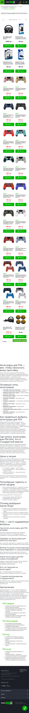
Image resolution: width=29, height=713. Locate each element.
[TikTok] (9, 686)
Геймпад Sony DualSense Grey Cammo (14, 630)
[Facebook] (7, 686)
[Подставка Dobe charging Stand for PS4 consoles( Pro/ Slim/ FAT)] (20, 29)
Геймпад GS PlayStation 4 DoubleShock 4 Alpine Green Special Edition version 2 (8, 170)
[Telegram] (1, 686)
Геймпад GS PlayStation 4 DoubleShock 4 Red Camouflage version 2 (8, 249)
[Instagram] (6, 686)
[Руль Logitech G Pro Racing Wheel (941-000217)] (8, 29)
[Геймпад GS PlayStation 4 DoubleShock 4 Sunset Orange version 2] (8, 187)
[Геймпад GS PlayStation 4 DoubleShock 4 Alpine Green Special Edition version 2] (8, 160)
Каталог (20, 6)
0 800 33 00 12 (23, 669)
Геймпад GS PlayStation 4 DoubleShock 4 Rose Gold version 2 (8, 89)
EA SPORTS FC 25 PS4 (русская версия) (14, 637)
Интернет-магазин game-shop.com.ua (9, 6)
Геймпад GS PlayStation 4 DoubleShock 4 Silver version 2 (20, 169)
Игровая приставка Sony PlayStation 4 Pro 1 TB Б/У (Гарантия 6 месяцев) (15, 606)
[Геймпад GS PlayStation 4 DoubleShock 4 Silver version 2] (20, 160)
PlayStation (5, 7)
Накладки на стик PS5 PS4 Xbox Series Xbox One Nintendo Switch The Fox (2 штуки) (20, 329)
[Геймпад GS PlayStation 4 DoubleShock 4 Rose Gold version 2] (8, 80)
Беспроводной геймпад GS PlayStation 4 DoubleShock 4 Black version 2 (15, 625)
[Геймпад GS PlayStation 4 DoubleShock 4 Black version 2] (20, 107)
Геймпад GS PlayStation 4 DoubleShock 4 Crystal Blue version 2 (8, 302)
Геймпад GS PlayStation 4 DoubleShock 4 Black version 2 (20, 116)
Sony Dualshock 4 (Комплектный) (13, 623)
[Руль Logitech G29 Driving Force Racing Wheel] (8, 320)
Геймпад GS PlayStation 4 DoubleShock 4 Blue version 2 (20, 196)
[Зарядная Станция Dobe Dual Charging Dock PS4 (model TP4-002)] (20, 55)
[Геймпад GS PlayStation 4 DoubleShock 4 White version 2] (20, 213)
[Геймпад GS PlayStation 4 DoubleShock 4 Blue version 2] (20, 187)
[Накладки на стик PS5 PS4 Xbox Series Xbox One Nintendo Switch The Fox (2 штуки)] (20, 320)
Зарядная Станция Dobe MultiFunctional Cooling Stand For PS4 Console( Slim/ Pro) (8, 63)
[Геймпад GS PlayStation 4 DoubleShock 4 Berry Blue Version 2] (20, 133)
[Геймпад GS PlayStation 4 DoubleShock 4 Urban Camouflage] (20, 293)
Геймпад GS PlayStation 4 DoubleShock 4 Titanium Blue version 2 (20, 249)
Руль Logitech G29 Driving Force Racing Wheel (7, 328)
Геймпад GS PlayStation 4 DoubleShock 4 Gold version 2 (20, 89)
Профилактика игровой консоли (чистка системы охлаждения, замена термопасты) (15, 659)
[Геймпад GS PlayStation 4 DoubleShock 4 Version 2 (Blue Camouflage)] (20, 267)
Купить (10, 45)
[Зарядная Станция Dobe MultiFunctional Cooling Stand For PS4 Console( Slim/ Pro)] (8, 55)
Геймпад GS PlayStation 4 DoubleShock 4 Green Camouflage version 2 (8, 222)
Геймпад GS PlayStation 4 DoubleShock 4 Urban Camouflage (20, 302)
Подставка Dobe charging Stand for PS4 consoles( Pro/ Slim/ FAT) (20, 37)
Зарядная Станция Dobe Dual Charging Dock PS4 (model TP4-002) (20, 63)
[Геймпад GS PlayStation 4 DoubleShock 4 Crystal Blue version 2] (8, 293)
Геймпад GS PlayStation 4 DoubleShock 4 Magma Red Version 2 (8, 142)
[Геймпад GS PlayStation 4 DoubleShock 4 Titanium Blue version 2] (20, 240)
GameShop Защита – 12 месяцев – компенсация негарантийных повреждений (16, 655)
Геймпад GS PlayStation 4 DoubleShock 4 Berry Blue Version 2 (20, 142)
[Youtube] (4, 686)
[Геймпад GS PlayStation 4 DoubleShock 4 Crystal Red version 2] (8, 267)
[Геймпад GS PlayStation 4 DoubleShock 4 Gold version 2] (20, 80)
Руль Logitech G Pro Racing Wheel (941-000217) (7, 37)
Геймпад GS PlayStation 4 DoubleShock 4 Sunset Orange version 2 (8, 196)
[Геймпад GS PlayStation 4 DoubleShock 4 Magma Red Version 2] (8, 133)
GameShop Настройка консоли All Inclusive (15, 657)
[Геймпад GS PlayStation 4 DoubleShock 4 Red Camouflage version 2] (8, 240)
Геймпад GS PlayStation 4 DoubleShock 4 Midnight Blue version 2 (8, 116)
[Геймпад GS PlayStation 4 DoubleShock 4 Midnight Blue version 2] (8, 107)
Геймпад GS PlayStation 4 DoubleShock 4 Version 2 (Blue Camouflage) (20, 276)
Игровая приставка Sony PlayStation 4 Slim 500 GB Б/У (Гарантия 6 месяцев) (15, 616)
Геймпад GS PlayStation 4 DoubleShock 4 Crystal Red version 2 (8, 276)
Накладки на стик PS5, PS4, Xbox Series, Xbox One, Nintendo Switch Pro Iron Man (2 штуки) (16, 628)
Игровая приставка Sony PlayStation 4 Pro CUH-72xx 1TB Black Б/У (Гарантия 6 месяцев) (15, 610)
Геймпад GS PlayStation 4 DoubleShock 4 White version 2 (20, 222)
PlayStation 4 (12, 7)
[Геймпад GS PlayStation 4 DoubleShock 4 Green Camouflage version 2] (8, 213)
